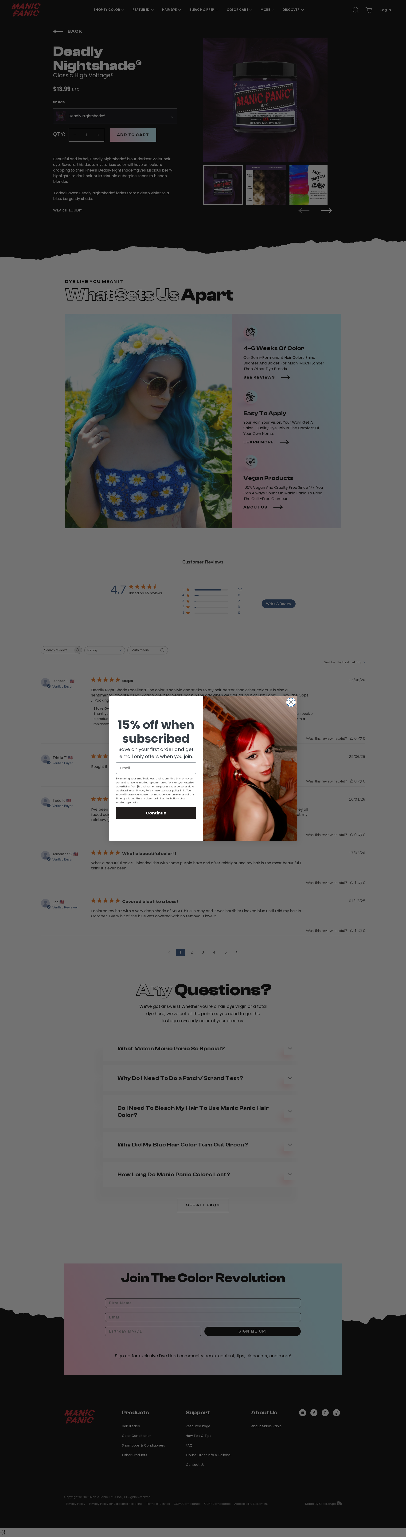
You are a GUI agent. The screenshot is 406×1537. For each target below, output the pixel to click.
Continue (156, 813)
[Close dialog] (291, 702)
